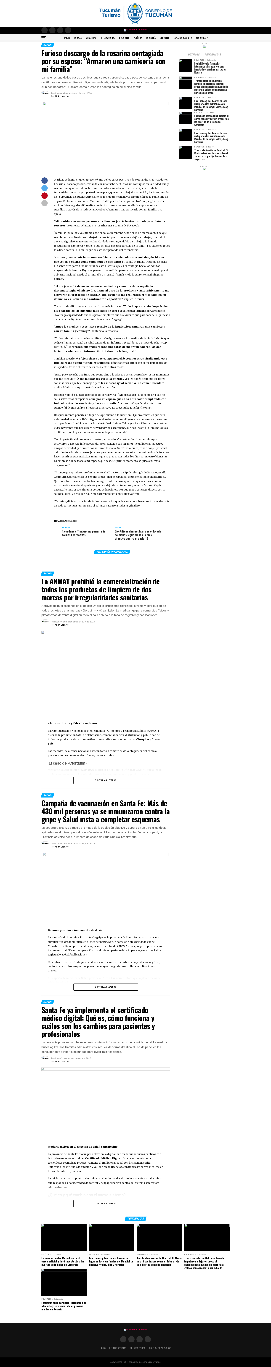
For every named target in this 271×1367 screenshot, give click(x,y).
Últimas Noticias (117, 1348)
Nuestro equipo (137, 1348)
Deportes (164, 37)
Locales (78, 37)
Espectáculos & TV (183, 37)
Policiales (124, 37)
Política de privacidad (160, 1348)
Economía (151, 37)
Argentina (91, 37)
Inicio (67, 37)
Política (138, 37)
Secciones (201, 37)
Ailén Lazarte (62, 96)
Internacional (108, 37)
